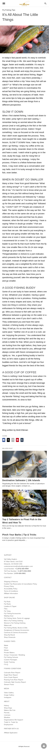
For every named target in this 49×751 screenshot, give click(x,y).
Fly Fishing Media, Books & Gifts (15, 628)
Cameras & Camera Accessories (15, 632)
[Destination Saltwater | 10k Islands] (24, 464)
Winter (6, 650)
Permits (6, 713)
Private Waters (9, 652)
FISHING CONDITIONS (12, 668)
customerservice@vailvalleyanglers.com (18, 566)
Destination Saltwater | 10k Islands (21, 480)
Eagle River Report (11, 675)
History (6, 705)
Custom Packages (10, 660)
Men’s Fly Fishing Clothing (13, 620)
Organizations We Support (13, 720)
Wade (6, 645)
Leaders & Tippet (10, 606)
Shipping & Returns (11, 581)
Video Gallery (9, 692)
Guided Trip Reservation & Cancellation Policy (20, 584)
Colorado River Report (12, 672)
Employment (8, 724)
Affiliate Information (11, 593)
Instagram (7, 697)
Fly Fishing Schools (11, 657)
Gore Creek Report (11, 677)
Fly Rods (7, 601)
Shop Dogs (8, 708)
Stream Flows (9, 684)
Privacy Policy (9, 586)
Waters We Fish (9, 710)
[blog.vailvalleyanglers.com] (24, 3)
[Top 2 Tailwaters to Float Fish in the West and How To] (24, 503)
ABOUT (6, 701)
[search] (45, 3)
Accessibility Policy (10, 589)
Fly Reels (7, 604)
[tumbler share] (22, 440)
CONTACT (8, 577)
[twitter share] (8, 440)
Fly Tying (7, 611)
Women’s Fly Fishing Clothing (14, 623)
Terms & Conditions (11, 591)
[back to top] (44, 746)
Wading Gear (8, 616)
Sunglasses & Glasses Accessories (16, 630)
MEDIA (6, 688)
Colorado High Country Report (15, 682)
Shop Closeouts (9, 637)
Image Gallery (9, 695)
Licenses (7, 715)
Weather (7, 717)
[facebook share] (3, 440)
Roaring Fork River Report (13, 680)
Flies (5, 609)
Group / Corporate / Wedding (14, 655)
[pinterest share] (17, 440)
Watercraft (7, 625)
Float (6, 648)
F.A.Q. (6, 664)
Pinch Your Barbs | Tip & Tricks (19, 534)
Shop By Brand (9, 635)
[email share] (12, 440)
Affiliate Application (10, 733)
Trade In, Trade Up (11, 722)
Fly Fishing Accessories (12, 613)
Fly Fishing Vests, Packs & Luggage (17, 618)
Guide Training (9, 662)
